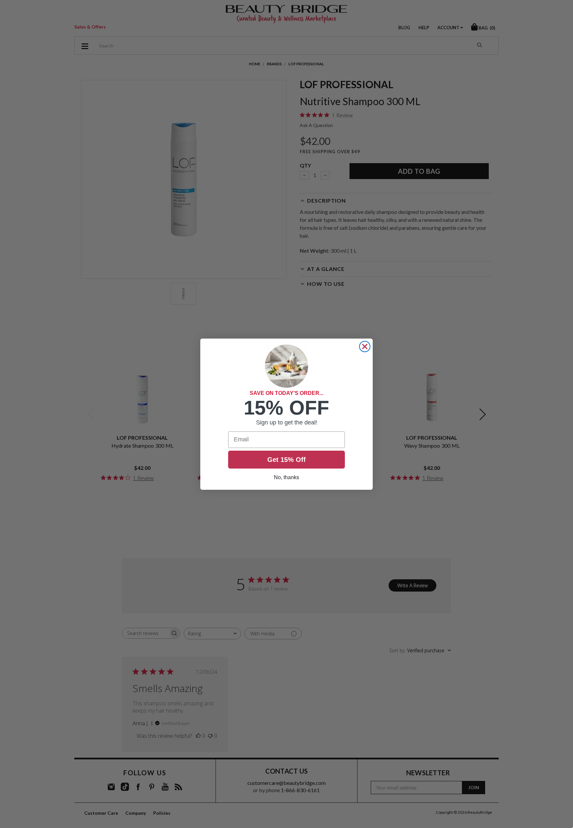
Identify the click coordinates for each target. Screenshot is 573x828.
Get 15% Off (286, 459)
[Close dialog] (364, 346)
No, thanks (286, 477)
